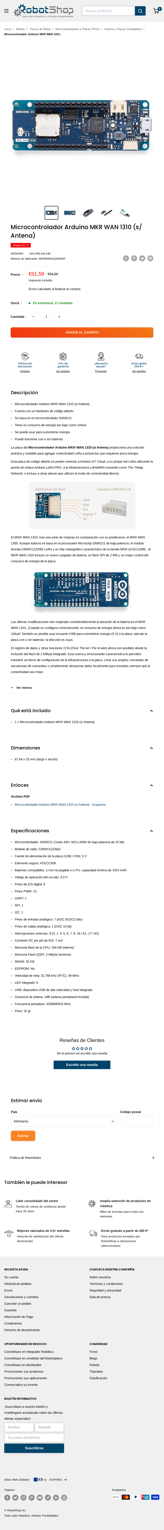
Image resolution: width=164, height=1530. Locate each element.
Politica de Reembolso (25, 1157)
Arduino (17, 253)
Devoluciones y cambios (21, 1297)
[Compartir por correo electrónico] (150, 258)
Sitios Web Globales (16, 1479)
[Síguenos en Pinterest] (32, 1498)
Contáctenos (13, 1323)
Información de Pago (18, 1317)
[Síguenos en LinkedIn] (56, 1498)
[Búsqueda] (140, 11)
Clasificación (98, 1378)
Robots (20, 29)
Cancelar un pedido (17, 1303)
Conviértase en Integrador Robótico (29, 1351)
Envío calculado (40, 289)
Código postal (130, 1112)
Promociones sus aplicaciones (25, 1378)
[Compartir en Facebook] (126, 258)
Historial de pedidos (18, 1284)
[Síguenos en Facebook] (7, 1498)
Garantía (10, 1310)
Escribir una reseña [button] (82, 1065)
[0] (156, 10)
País (14, 1112)
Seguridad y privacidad (105, 1290)
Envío (8, 1290)
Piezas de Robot (40, 29)
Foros (93, 1351)
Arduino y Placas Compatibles (123, 29)
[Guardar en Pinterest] (134, 258)
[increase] (59, 316)
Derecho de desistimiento (22, 1330)
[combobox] (108, 11)
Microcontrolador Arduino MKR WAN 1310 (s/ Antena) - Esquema (60, 804)
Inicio (7, 29)
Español (57, 1479)
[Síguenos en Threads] (64, 1498)
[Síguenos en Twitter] (15, 1498)
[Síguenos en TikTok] (48, 1498)
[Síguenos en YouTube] (40, 1498)
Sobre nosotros (100, 1277)
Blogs (93, 1358)
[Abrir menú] (6, 11)
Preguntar (101, 371)
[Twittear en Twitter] (142, 258)
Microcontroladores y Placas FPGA (77, 29)
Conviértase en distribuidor (22, 1365)
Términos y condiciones (106, 1284)
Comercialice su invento (21, 1384)
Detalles (25, 371)
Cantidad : (18, 316)
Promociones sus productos (24, 1371)
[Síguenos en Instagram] (23, 1498)
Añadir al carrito (82, 332)
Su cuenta (11, 1277)
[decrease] (33, 316)
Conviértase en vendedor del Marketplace (33, 1358)
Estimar (23, 1135)
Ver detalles (63, 371)
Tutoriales (96, 1371)
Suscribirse (34, 1448)
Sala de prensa (99, 1297)
